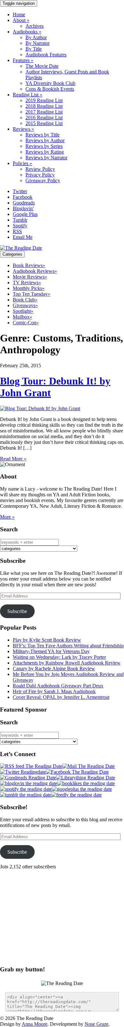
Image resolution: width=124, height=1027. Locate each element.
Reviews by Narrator (46, 157)
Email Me (22, 237)
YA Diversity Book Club (50, 83)
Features (23, 60)
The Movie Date (42, 66)
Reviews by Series (44, 146)
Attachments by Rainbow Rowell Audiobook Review (67, 662)
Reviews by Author (45, 140)
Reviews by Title (42, 134)
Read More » (13, 458)
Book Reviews (29, 265)
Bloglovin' (23, 208)
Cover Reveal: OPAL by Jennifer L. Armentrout (61, 697)
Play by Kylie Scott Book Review (47, 640)
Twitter (20, 191)
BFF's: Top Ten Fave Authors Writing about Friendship (68, 645)
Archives (34, 26)
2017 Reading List (44, 111)
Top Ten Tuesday (31, 294)
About (21, 20)
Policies (22, 163)
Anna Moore (34, 1024)
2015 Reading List (44, 123)
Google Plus (25, 214)
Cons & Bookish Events (49, 89)
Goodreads (24, 202)
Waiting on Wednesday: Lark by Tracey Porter (59, 657)
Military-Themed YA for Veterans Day (51, 651)
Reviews (23, 129)
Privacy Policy (40, 174)
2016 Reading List (44, 117)
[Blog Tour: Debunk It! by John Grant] (40, 408)
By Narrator (37, 43)
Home (19, 14)
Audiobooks (27, 31)
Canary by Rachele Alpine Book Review (54, 668)
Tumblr (20, 220)
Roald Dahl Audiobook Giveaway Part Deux (58, 685)
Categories (12, 254)
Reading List (27, 94)
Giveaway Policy (42, 180)
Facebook (22, 197)
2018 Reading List (44, 106)
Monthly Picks (29, 288)
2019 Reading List (44, 100)
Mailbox (22, 317)
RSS (17, 231)
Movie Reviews (30, 276)
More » (7, 517)
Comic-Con (26, 322)
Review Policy (40, 169)
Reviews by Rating (44, 152)
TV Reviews (27, 282)
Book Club (25, 299)
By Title (33, 49)
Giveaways (25, 305)
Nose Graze (96, 1024)
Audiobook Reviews (35, 271)
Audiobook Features (45, 54)
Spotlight (23, 311)
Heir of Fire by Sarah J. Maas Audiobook (54, 691)
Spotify (20, 225)
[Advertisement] (53, 914)
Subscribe (17, 611)
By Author (36, 37)
